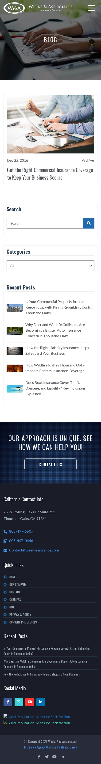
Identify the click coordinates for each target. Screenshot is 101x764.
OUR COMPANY (18, 584)
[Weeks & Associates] (38, 8)
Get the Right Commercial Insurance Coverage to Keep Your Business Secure (50, 173)
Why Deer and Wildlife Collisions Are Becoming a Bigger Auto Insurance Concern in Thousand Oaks (55, 330)
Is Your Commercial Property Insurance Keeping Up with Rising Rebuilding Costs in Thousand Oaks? (59, 307)
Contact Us (50, 464)
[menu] (91, 8)
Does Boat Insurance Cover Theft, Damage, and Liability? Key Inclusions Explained (55, 388)
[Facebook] (8, 702)
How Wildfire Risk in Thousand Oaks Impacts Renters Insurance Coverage (55, 368)
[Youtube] (29, 702)
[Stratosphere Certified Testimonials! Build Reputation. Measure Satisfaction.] (50, 719)
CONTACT (14, 592)
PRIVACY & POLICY (20, 614)
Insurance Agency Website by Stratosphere (50, 746)
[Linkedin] (40, 702)
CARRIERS (15, 599)
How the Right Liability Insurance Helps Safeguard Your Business (57, 350)
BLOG (12, 607)
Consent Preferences (23, 622)
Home (12, 577)
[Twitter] (19, 702)
